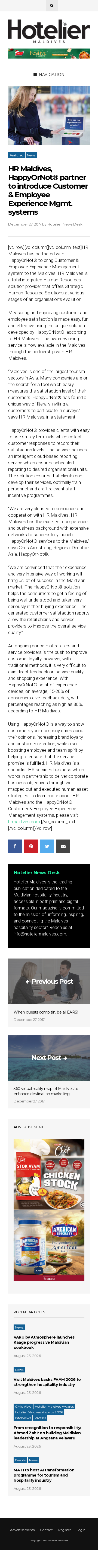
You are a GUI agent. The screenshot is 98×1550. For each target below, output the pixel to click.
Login (80, 1530)
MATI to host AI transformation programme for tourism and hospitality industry (44, 1475)
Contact (46, 1530)
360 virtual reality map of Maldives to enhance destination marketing (46, 1091)
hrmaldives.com (24, 821)
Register (64, 1530)
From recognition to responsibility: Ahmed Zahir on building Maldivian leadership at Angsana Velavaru (47, 1432)
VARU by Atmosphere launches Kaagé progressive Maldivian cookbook (44, 1342)
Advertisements (22, 1530)
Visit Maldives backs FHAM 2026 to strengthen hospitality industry (47, 1382)
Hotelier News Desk (64, 224)
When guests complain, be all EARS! (46, 1012)
